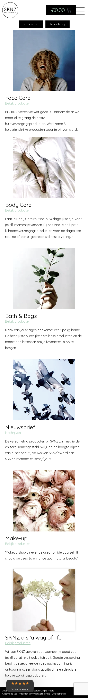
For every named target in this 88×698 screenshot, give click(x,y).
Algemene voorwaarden (15, 693)
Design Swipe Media (43, 690)
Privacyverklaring (40, 693)
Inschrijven (13, 433)
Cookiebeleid (59, 693)
